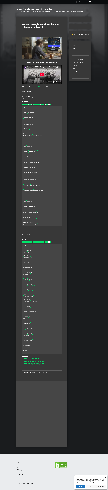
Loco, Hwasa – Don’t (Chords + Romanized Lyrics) (35, 361)
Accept (80, 486)
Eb (40, 104)
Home (17, 1)
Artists (75, 51)
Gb (47, 104)
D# (38, 104)
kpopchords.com (30, 483)
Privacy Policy (19, 474)
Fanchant (76, 74)
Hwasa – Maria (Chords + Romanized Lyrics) (34, 358)
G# (50, 104)
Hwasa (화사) (27, 372)
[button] (105, 477)
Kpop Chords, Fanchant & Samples (34, 9)
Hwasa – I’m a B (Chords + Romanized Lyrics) (34, 363)
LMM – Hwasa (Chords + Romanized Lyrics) (33, 360)
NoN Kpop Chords (20, 470)
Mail (17, 467)
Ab (23, 104)
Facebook (18, 466)
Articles (75, 65)
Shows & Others (77, 56)
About (32, 1)
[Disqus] (42, 429)
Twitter (18, 469)
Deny (91, 486)
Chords (75, 71)
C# (33, 104)
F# (45, 104)
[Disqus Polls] (42, 396)
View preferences (101, 486)
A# (26, 104)
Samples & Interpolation (79, 62)
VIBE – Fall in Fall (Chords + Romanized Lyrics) (34, 365)
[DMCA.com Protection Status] (61, 465)
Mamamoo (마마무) (37, 86)
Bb (28, 104)
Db (35, 104)
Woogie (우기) (45, 372)
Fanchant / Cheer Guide (78, 59)
